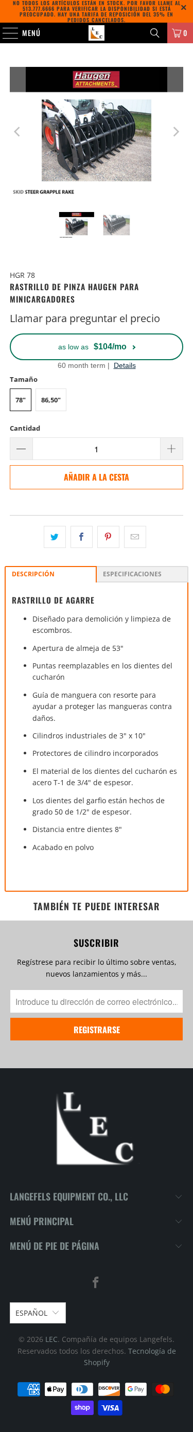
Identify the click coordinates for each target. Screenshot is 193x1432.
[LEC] (96, 33)
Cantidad (25, 428)
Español (31, 1313)
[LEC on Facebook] (96, 1283)
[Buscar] (155, 33)
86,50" (51, 399)
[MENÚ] (5, 33)
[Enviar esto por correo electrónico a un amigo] (135, 536)
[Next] (175, 132)
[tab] (50, 574)
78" (20, 399)
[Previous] (17, 132)
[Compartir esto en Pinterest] (108, 536)
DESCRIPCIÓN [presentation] (33, 574)
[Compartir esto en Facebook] (82, 536)
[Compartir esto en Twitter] (55, 536)
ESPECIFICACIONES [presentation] (132, 574)
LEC (51, 1339)
